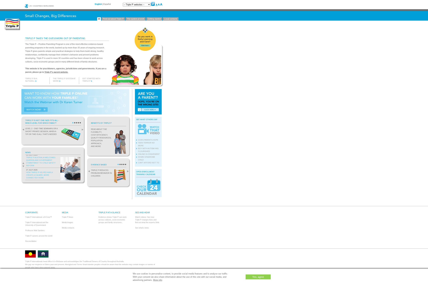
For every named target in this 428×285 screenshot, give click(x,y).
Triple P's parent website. (56, 72)
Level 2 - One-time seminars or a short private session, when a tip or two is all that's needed (41, 131)
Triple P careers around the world (38, 236)
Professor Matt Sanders (35, 230)
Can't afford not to (148, 163)
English (98, 4)
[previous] (22, 130)
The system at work (135, 19)
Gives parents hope (148, 140)
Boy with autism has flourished (148, 149)
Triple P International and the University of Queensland (36, 223)
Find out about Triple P (113, 19)
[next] (81, 130)
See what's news (142, 228)
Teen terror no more (146, 144)
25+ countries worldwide (41, 6)
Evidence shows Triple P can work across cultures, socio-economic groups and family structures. (112, 219)
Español (107, 4)
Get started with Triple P (91, 79)
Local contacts (170, 19)
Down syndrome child (146, 158)
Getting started (154, 19)
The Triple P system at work (64, 79)
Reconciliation (30, 241)
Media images (67, 222)
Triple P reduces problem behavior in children (101, 173)
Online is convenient (149, 154)
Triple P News (67, 217)
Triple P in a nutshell (31, 79)
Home (99, 19)
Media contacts (68, 228)
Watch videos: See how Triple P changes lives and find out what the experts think (147, 219)
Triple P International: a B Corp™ (38, 217)
